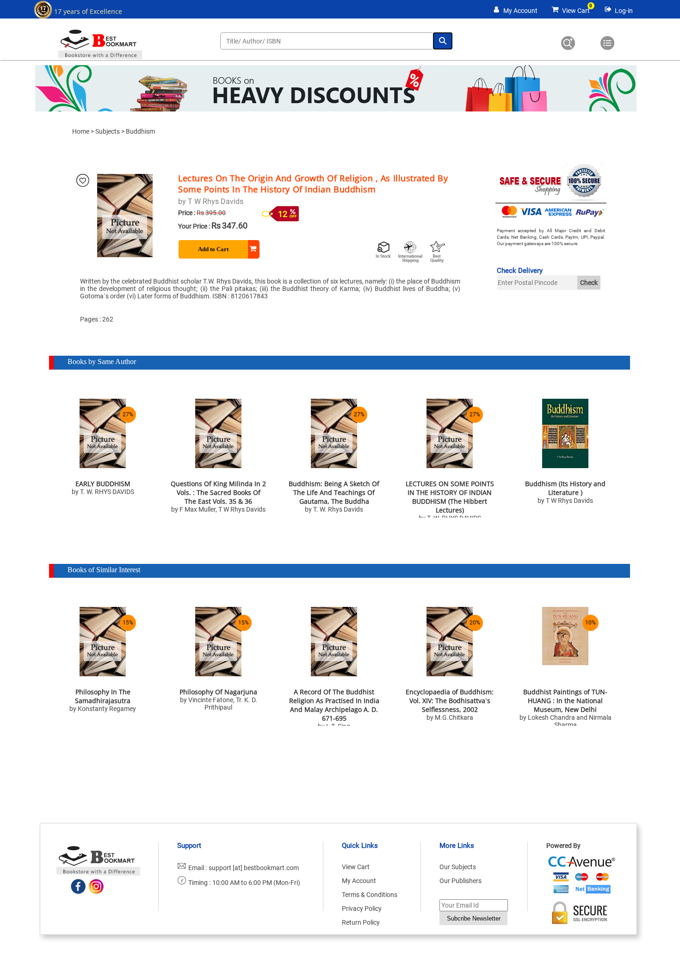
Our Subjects (457, 867)
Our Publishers (460, 880)
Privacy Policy (362, 908)
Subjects (107, 131)
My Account (520, 10)
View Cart (576, 10)
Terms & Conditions (369, 894)
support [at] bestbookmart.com (254, 867)
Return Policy (361, 922)
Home (80, 131)
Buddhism (140, 131)
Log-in (624, 10)
